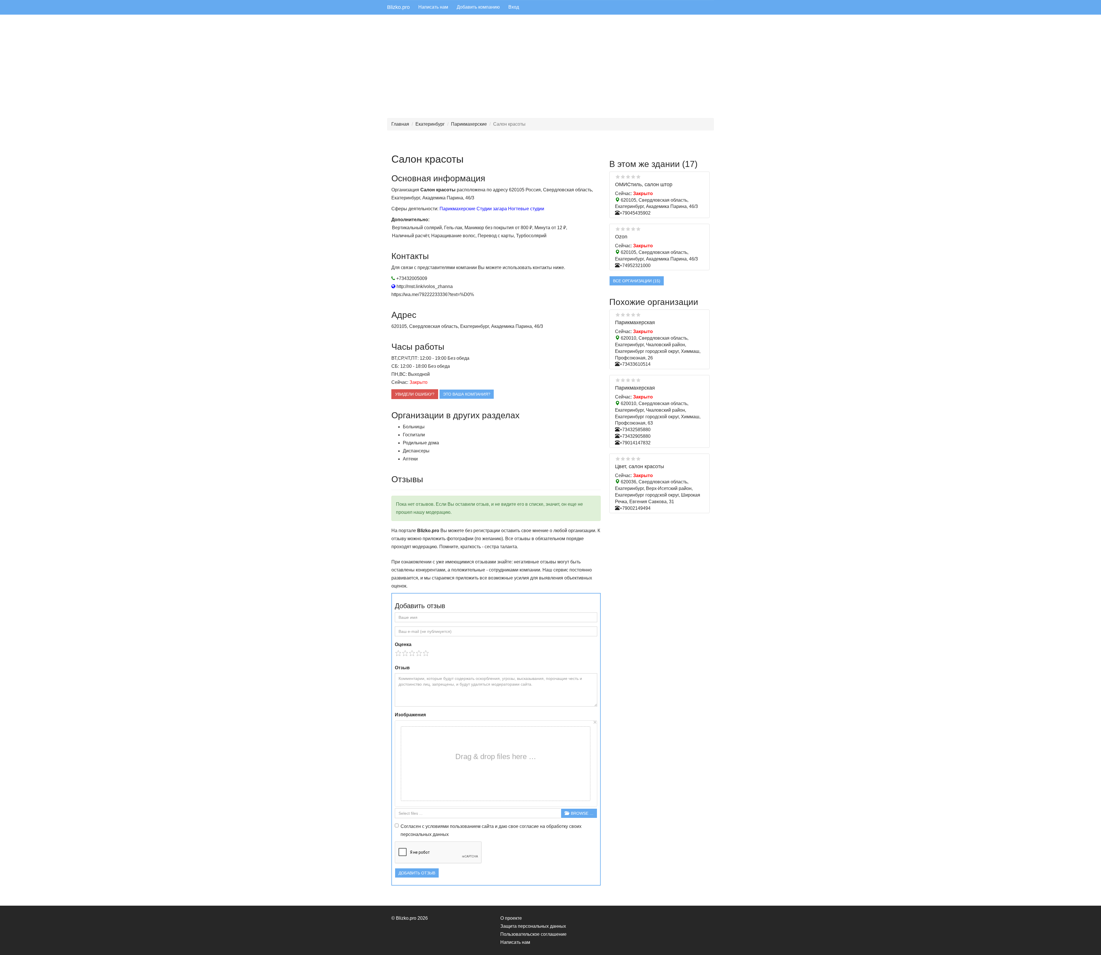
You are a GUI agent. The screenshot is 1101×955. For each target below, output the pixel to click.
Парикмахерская (635, 322)
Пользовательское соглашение (533, 934)
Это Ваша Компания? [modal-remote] (466, 394)
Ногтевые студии (526, 208)
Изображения (410, 714)
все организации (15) (636, 281)
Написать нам (433, 7)
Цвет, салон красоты (639, 466)
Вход (513, 7)
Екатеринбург (430, 124)
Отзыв (402, 667)
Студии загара (492, 208)
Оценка (403, 644)
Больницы (414, 426)
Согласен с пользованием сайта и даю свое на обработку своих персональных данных (491, 830)
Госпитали (414, 434)
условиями (437, 826)
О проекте (511, 918)
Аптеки (410, 458)
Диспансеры (416, 450)
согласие (529, 826)
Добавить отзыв (417, 873)
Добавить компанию (478, 7)
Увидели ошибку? (414, 394)
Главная (400, 124)
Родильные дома (421, 442)
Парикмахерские (469, 124)
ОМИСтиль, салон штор (643, 184)
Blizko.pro (398, 7)
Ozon (621, 237)
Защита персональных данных (533, 926)
